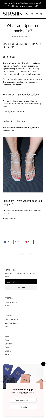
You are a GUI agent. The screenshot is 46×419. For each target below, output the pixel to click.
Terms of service (11, 302)
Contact (8, 340)
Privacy (7, 305)
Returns (8, 354)
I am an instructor (11, 319)
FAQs (7, 347)
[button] (41, 14)
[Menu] (36, 13)
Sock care (8, 343)
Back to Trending (24, 254)
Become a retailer (11, 323)
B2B (6, 326)
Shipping (8, 351)
